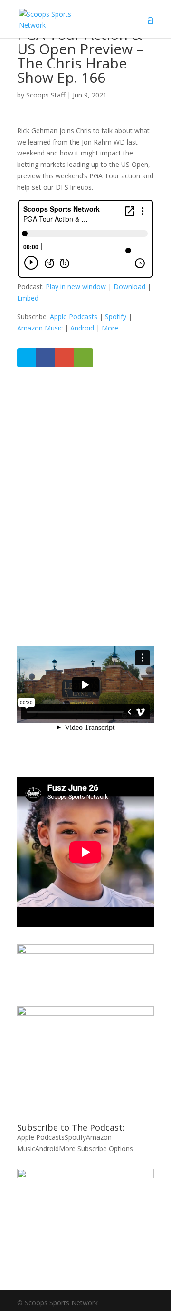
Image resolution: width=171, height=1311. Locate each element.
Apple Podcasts (73, 316)
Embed (27, 297)
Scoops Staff (45, 94)
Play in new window (76, 286)
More (110, 327)
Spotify (115, 316)
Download (129, 286)
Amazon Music (40, 327)
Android (82, 327)
